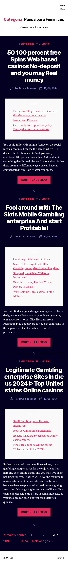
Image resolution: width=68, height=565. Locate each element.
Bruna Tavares (27, 88)
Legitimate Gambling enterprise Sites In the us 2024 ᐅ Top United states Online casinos (34, 380)
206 (45, 535)
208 (6, 541)
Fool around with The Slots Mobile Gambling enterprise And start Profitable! (34, 218)
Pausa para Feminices (34, 44)
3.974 (24, 541)
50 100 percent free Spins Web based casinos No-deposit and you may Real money (34, 66)
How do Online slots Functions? (32, 431)
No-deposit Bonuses (25, 120)
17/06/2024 (51, 88)
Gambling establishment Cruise (32, 259)
